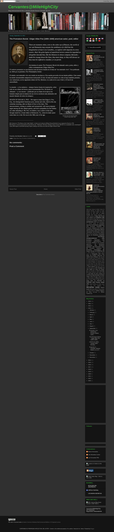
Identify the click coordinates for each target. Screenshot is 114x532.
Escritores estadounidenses (28, 138)
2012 (89, 305)
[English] (87, 39)
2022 (89, 378)
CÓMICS (91, 218)
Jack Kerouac (101, 265)
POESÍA (89, 282)
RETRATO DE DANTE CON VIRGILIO (97, 159)
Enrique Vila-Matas (98, 220)
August (92, 326)
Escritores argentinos (98, 225)
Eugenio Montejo (90, 251)
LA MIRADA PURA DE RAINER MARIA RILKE (98, 71)
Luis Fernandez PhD (93, 457)
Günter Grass (92, 258)
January (92, 310)
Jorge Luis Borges (99, 269)
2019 (89, 371)
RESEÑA (90, 287)
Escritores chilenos (99, 229)
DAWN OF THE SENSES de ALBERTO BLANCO (98, 115)
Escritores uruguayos (95, 248)
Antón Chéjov (96, 212)
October (92, 352)
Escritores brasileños (96, 226)
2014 (89, 360)
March (91, 314)
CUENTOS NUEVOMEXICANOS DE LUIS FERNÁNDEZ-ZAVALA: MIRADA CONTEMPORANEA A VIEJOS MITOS (95, 189)
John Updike (89, 269)
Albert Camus (100, 209)
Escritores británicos (91, 228)
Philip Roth (89, 280)
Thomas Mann (101, 289)
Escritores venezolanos (93, 249)
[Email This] (39, 136)
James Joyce (100, 266)
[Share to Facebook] (43, 136)
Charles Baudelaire (98, 214)
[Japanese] (90, 41)
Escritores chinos (93, 230)
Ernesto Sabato (92, 223)
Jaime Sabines (91, 266)
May (91, 319)
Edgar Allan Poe (17, 138)
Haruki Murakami (91, 261)
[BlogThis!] (40, 136)
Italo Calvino (98, 263)
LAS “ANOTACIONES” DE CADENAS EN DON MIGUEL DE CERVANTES (98, 145)
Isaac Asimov (91, 263)
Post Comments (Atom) (48, 194)
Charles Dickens (89, 216)
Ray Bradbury (97, 285)
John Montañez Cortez (94, 454)
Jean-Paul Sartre (89, 268)
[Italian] (96, 39)
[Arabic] (96, 41)
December (92, 357)
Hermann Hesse (100, 261)
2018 (89, 369)
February (92, 312)
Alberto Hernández (93, 451)
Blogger (92, 528)
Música (97, 278)
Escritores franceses (93, 239)
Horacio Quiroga (101, 262)
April (91, 317)
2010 (89, 301)
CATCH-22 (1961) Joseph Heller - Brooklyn (94, 343)
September (93, 328)
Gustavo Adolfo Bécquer (93, 259)
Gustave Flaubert (100, 258)
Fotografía (94, 254)
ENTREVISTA (90, 222)
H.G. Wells (102, 259)
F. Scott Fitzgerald (90, 252)
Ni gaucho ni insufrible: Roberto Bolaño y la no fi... (94, 348)
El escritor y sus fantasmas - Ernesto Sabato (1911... (94, 332)
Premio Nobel (100, 282)
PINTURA (99, 280)
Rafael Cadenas (93, 284)
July (91, 323)
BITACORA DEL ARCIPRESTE (92, 486)
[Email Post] (35, 136)
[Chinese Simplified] (99, 41)
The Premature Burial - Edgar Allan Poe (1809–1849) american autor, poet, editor (44, 39)
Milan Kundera (91, 278)
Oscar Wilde (92, 279)
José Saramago (100, 270)
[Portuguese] (87, 41)
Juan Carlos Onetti (100, 272)
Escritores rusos (99, 247)
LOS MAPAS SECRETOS (95, 493)
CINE (96, 216)
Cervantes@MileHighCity (33, 6)
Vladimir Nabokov (100, 290)
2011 (89, 303)
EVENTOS (99, 251)
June (91, 321)
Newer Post (13, 189)
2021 (89, 376)
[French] (90, 39)
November (92, 355)
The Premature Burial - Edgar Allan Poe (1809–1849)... (95, 338)
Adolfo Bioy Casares (90, 209)
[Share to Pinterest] (45, 136)
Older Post (78, 189)
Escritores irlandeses (91, 242)
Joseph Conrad (91, 272)
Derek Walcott (89, 219)
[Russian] (102, 39)
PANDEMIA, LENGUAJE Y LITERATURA (96, 130)
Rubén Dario (94, 289)
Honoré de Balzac (92, 262)
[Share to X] (42, 136)
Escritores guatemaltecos (93, 241)
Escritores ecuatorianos (93, 233)
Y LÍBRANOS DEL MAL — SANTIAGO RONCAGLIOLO (98, 101)
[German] (93, 39)
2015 (89, 362)
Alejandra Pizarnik (90, 210)
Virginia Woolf (91, 290)
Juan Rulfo (90, 273)
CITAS (102, 216)
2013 (89, 308)
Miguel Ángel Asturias (99, 276)
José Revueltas (91, 270)
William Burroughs (93, 292)
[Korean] (93, 41)
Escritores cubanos (99, 232)
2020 (89, 374)
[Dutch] (99, 39)
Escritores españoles (98, 235)
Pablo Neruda (100, 279)
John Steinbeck (99, 268)
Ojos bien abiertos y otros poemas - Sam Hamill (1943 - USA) (98, 174)
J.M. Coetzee (94, 265)
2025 (89, 380)
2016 (89, 364)
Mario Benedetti (96, 275)
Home (45, 189)
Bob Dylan (95, 213)
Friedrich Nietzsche (97, 255)
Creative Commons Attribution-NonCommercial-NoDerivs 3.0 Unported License (41, 522)
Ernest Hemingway (100, 222)
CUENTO (98, 218)
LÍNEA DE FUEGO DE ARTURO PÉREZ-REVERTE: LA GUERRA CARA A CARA (98, 87)
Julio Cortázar (99, 273)
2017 (89, 367)
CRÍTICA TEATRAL (93, 490)
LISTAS (88, 275)
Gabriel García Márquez (92, 256)
